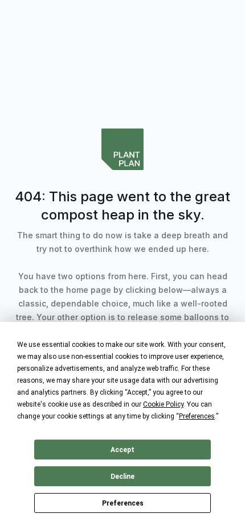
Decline (122, 477)
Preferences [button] (197, 416)
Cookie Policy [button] (163, 404)
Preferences (123, 503)
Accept (122, 450)
